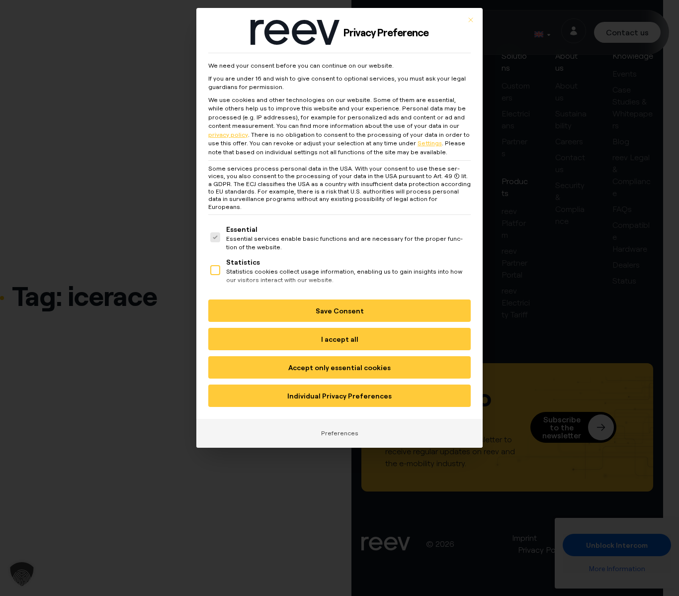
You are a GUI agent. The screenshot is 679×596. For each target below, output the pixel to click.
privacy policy (228, 134)
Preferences (339, 433)
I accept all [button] (339, 339)
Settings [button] (430, 143)
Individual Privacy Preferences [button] (339, 396)
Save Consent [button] (340, 310)
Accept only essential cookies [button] (339, 367)
